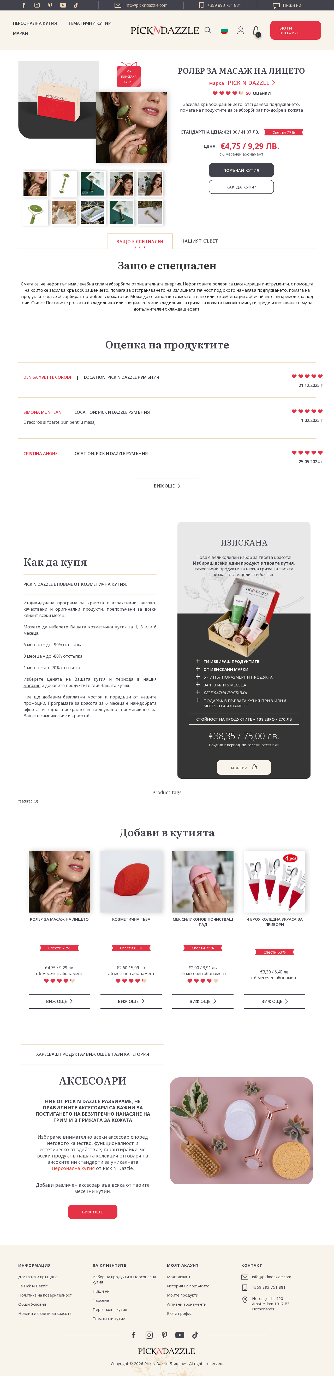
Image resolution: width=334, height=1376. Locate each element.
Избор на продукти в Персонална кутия (124, 1279)
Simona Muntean (42, 412)
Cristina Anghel (41, 453)
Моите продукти (182, 1295)
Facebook (24, 5)
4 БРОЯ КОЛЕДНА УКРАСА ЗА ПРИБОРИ (275, 921)
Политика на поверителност (45, 1295)
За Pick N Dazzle (33, 1285)
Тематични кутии (89, 23)
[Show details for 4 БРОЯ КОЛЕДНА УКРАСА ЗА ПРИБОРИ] (274, 882)
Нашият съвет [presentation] (199, 241)
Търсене (101, 1300)
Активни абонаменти (186, 1304)
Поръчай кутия (241, 170)
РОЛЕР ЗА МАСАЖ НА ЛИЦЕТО (59, 919)
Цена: (210, 146)
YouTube (63, 5)
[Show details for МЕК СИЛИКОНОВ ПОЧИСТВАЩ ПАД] (203, 882)
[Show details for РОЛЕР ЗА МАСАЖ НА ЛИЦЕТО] (59, 882)
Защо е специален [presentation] (140, 241)
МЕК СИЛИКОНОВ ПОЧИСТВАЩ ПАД (203, 921)
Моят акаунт (178, 1276)
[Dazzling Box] (244, 617)
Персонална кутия (35, 23)
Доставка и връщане (38, 1276)
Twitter (76, 5)
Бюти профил (179, 1313)
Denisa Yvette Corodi (47, 377)
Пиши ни (101, 1291)
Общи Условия (32, 1304)
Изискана (244, 542)
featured (25, 801)
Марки (20, 33)
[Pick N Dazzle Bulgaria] (224, 30)
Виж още (164, 486)
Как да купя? (241, 187)
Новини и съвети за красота (44, 1313)
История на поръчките (188, 1285)
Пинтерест (50, 5)
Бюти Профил (288, 30)
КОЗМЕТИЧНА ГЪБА (131, 919)
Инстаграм (37, 5)
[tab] (140, 241)
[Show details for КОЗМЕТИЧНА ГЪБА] (131, 882)
